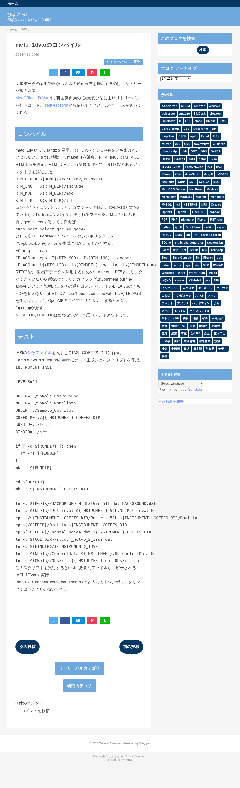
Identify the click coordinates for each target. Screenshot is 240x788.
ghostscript (170, 151)
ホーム (13, 4)
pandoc (215, 212)
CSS (187, 128)
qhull (178, 227)
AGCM (185, 106)
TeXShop (217, 250)
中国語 (175, 348)
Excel (205, 136)
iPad (219, 166)
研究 (137, 62)
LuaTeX (204, 181)
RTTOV (167, 235)
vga (188, 265)
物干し (222, 348)
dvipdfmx (168, 136)
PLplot (201, 219)
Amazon (199, 106)
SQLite (166, 242)
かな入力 (188, 288)
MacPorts (196, 189)
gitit (184, 151)
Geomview (201, 144)
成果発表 (205, 341)
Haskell (179, 159)
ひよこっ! (17, 14)
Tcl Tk (194, 250)
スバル (199, 295)
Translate (194, 390)
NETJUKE (190, 204)
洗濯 (217, 341)
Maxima (201, 197)
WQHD (166, 280)
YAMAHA (195, 280)
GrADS (216, 151)
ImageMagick (194, 166)
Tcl (184, 250)
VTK (206, 265)
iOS (209, 166)
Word (181, 272)
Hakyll (166, 159)
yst (207, 280)
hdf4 (192, 159)
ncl (178, 204)
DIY (214, 128)
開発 (192, 326)
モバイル (180, 310)
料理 (165, 356)
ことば (166, 295)
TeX (204, 250)
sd (188, 235)
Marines (212, 189)
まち (216, 303)
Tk (197, 257)
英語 (186, 318)
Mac (216, 181)
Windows (168, 272)
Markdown (169, 197)
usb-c (166, 265)
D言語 (183, 136)
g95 (177, 144)
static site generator (189, 242)
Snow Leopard (211, 235)
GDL (187, 144)
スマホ (212, 295)
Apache (184, 113)
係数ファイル (39, 353)
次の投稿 (27, 646)
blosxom (215, 113)
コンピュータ (182, 295)
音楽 (195, 318)
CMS (223, 121)
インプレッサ (170, 288)
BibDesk (200, 113)
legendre (168, 181)
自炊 (207, 333)
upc (219, 257)
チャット (167, 303)
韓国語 (203, 326)
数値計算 (189, 341)
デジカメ (182, 303)
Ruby (179, 235)
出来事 (166, 341)
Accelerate (169, 106)
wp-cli (213, 272)
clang (198, 121)
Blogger (144, 743)
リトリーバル (117, 62)
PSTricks (216, 219)
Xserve (180, 280)
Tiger (165, 257)
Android (214, 106)
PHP (174, 219)
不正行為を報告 (171, 401)
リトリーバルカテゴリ (79, 668)
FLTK (216, 136)
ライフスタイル (200, 310)
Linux (182, 181)
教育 (165, 333)
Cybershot (200, 128)
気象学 (216, 326)
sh (195, 235)
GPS (204, 151)
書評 (177, 341)
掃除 (165, 348)
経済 (174, 333)
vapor (177, 265)
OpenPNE (199, 212)
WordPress (197, 272)
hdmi (202, 159)
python (166, 227)
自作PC (195, 333)
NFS (204, 204)
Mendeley (217, 197)
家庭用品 (217, 318)
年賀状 (210, 348)
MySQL (167, 204)
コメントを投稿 (35, 711)
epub (193, 136)
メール (166, 310)
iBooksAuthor (171, 166)
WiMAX (218, 265)
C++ (188, 121)
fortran (166, 144)
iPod (178, 174)
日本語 (197, 348)
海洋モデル (178, 326)
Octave (216, 204)
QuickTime (193, 227)
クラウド (222, 288)
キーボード (205, 288)
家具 (205, 318)
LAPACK (223, 174)
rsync (221, 227)
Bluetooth (168, 121)
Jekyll (208, 174)
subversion (215, 242)
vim (196, 265)
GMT (194, 151)
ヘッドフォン (201, 303)
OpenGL (167, 212)
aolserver (168, 113)
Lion (192, 181)
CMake (211, 121)
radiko (208, 227)
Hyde (213, 159)
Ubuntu (208, 257)
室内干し (219, 333)
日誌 (187, 348)
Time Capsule (182, 257)
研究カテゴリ (79, 686)
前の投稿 (131, 646)
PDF (165, 219)
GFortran (219, 144)
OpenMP (182, 212)
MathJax (186, 197)
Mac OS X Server (174, 189)
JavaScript (192, 174)
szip (175, 250)
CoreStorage (171, 128)
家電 (165, 326)
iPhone (166, 174)
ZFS (216, 280)
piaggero (187, 219)
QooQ (128, 760)
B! (78, 72)
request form (56, 105)
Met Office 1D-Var (32, 98)
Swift (165, 250)
